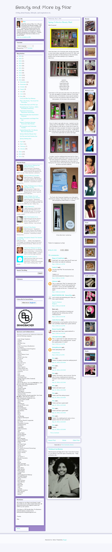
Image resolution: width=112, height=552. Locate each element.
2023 (20, 63)
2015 (20, 151)
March (22, 144)
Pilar (53, 358)
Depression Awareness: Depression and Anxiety (27, 111)
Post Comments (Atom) (67, 444)
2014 (20, 154)
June (21, 94)
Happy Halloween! (29, 206)
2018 (20, 75)
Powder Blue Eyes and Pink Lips (29, 104)
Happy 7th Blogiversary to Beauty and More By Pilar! (33, 186)
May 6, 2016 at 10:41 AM (58, 316)
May (21, 96)
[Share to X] (64, 250)
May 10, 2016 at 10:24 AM (59, 390)
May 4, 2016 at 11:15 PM (58, 264)
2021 (20, 68)
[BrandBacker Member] (25, 326)
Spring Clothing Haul (25, 138)
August (22, 89)
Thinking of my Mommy (55, 449)
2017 (20, 77)
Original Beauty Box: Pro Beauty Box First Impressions (29, 130)
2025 (20, 58)
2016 (20, 80)
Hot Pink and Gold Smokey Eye (28, 136)
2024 (20, 61)
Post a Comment (54, 432)
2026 (20, 56)
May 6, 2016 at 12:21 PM (58, 325)
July (21, 91)
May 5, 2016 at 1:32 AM (58, 278)
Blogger (65, 540)
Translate (29, 48)
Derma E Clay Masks (30, 227)
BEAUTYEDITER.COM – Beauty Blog (62, 295)
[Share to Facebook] (66, 250)
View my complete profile (24, 37)
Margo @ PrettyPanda (58, 258)
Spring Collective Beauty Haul (28, 134)
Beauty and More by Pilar (43, 8)
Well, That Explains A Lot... (31, 217)
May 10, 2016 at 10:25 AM (59, 405)
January (22, 148)
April (21, 141)
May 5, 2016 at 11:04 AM (58, 292)
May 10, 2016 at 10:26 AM (59, 422)
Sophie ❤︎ (54, 267)
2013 (20, 156)
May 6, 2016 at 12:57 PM (58, 333)
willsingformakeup (57, 336)
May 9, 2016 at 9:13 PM (58, 355)
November (23, 84)
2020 (20, 70)
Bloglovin (54, 303)
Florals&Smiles (56, 352)
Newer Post (52, 440)
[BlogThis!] (63, 250)
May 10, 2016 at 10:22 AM (59, 382)
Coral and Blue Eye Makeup (27, 98)
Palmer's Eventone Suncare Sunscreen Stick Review (27, 123)
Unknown (54, 281)
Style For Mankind (57, 302)
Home (64, 440)
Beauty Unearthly (56, 329)
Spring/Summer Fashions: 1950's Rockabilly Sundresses (29, 107)
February (23, 146)
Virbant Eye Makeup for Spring (32, 248)
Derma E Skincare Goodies (31, 175)
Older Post (76, 440)
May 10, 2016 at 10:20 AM (59, 362)
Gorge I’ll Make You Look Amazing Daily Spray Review (32, 196)
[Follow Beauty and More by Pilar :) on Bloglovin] (28, 303)
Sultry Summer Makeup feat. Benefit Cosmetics (32, 166)
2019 (20, 73)
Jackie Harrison (56, 320)
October (22, 87)
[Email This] (61, 250)
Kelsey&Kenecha (56, 347)
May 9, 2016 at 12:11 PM (58, 344)
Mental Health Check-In (30, 256)
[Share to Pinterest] (68, 250)
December (23, 82)
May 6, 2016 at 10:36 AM (58, 306)
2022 (20, 65)
